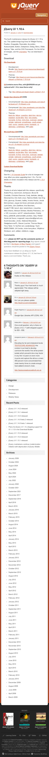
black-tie (12, 115)
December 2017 (15, 495)
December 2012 (15, 561)
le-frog (18, 120)
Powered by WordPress (40, 754)
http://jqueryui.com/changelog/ (26, 302)
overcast (33, 120)
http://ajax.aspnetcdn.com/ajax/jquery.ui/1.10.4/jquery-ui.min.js (26, 143)
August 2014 (13, 524)
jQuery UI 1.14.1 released (18, 412)
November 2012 (15, 565)
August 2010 (13, 653)
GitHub (44, 735)
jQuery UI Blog (25, 6)
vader (31, 126)
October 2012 (14, 568)
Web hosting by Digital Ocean (13, 754)
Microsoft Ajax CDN (11, 131)
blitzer (18, 115)
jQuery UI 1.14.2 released (18, 408)
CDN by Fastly (26, 754)
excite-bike (20, 117)
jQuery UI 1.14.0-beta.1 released (21, 423)
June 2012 (12, 583)
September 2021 (15, 491)
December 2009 (15, 682)
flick (26, 117)
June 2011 (12, 620)
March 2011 (13, 631)
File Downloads (9, 62)
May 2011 (12, 623)
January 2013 (14, 557)
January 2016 (14, 509)
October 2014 (14, 521)
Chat (23, 735)
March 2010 (13, 671)
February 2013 (14, 554)
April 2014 (12, 535)
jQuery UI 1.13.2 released (18, 437)
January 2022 (14, 484)
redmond (17, 122)
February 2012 (14, 598)
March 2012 (13, 594)
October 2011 (14, 605)
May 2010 (12, 664)
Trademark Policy (22, 744)
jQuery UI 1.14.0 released (18, 416)
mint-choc (25, 120)
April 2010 (12, 667)
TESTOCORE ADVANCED (25, 345)
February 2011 (14, 634)
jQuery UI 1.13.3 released (18, 433)
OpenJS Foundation (16, 739)
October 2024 (14, 462)
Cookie (28, 751)
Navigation (41, 15)
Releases (12, 393)
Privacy (11, 751)
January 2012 (14, 601)
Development (13, 389)
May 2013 (12, 543)
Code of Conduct (18, 751)
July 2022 (12, 480)
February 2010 (14, 675)
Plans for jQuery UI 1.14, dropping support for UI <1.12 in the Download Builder (25, 428)
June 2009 (12, 690)
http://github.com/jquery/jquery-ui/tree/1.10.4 (28, 92)
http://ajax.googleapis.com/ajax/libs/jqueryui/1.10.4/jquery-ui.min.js (27, 108)
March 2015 (13, 513)
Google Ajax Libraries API (13, 97)
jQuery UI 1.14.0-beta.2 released (21, 419)
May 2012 (12, 587)
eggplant (12, 117)
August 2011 (13, 612)
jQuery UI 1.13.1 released (18, 440)
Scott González (28, 33)
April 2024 (12, 476)
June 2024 (12, 469)
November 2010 (15, 645)
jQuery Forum (35, 246)
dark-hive (32, 115)
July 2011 (12, 616)
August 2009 (13, 686)
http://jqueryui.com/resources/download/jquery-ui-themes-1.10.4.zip (26, 78)
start (10, 124)
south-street (36, 122)
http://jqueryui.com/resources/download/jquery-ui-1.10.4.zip (27, 70)
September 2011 (15, 609)
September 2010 (15, 649)
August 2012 (13, 576)
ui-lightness (20, 126)
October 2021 (14, 487)
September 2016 (15, 498)
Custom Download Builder (13, 166)
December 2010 (15, 642)
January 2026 (14, 458)
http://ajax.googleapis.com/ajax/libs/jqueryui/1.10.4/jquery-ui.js (27, 102)
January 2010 (14, 678)
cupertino (24, 115)
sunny (15, 124)
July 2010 (12, 656)
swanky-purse (23, 124)
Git (5, 84)
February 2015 (14, 517)
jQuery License (9, 741)
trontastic (33, 124)
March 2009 (13, 697)
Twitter (34, 735)
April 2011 (12, 627)
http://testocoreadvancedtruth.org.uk (28, 370)
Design (11, 386)
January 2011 (14, 638)
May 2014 (12, 531)
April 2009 (12, 693)
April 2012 (12, 590)
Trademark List (33, 744)
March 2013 (13, 550)
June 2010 (12, 660)
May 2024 (12, 473)
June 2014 (12, 528)
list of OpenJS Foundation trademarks (26, 746)
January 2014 (14, 539)
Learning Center (11, 735)
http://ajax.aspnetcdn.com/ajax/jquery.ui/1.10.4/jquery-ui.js (26, 137)
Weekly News (14, 397)
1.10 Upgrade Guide (17, 174)
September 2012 (15, 572)
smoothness (26, 122)
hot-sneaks (33, 117)
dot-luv (38, 115)
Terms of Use (42, 749)
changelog (23, 51)
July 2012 (12, 579)
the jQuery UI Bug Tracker (21, 244)
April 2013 (12, 546)
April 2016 (12, 502)
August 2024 (13, 465)
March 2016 (13, 506)
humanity (12, 120)
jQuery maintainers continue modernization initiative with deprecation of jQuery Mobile (24, 445)
